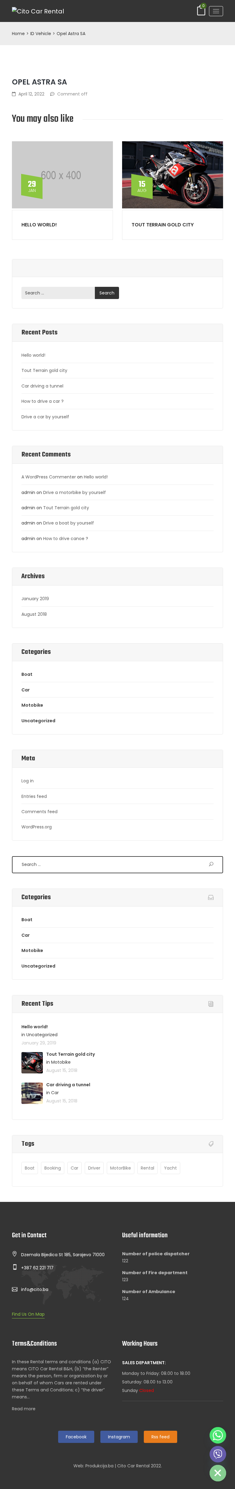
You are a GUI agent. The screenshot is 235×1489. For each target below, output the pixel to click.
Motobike (32, 705)
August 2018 (34, 614)
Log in (27, 781)
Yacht (170, 1168)
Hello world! (39, 224)
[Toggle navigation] (216, 11)
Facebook (76, 1437)
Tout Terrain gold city (163, 224)
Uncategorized (38, 721)
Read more (23, 1409)
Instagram (119, 1437)
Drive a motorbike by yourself (74, 492)
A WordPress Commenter (48, 477)
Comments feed (39, 812)
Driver (94, 1168)
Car (25, 690)
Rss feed (160, 1437)
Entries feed (34, 796)
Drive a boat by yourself (68, 523)
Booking (52, 1168)
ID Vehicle (40, 34)
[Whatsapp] (218, 1435)
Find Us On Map (28, 1314)
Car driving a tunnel (42, 386)
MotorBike (120, 1168)
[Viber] (218, 1454)
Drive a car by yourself (45, 417)
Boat (26, 674)
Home (18, 34)
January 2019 (35, 599)
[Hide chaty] (218, 1473)
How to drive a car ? (42, 401)
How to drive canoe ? (65, 538)
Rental (147, 1168)
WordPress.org (36, 827)
